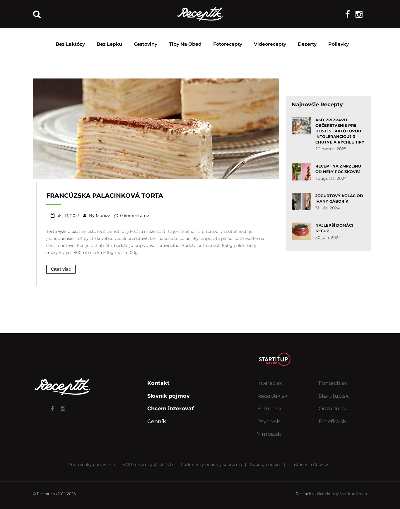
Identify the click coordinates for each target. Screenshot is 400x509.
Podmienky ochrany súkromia (211, 464)
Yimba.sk (269, 434)
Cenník (156, 421)
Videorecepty (270, 44)
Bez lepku (109, 44)
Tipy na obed (185, 44)
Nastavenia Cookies (309, 464)
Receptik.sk (272, 396)
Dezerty (307, 44)
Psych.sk (268, 421)
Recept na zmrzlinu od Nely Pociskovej (338, 169)
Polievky (338, 44)
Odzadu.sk (332, 408)
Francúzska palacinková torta (104, 195)
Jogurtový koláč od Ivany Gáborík (339, 198)
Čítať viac (61, 269)
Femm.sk (269, 408)
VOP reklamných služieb (148, 464)
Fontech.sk (333, 383)
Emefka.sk (332, 421)
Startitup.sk (334, 396)
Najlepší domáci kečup (334, 228)
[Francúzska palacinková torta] (156, 128)
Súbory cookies (265, 464)
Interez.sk (269, 383)
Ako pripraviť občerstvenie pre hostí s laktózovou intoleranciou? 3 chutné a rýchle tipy (339, 130)
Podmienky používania (91, 464)
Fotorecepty (227, 44)
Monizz (103, 215)
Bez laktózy (70, 44)
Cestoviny (145, 44)
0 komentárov (134, 215)
